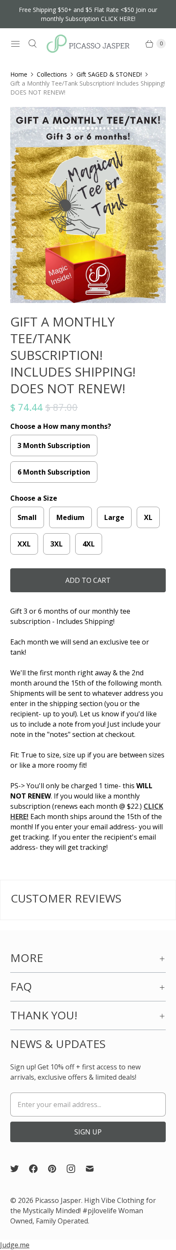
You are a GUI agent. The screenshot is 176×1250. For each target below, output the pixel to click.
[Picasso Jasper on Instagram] (76, 1168)
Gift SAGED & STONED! (109, 74)
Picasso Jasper (58, 1200)
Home (18, 74)
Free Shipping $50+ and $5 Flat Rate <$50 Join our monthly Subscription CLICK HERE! (88, 14)
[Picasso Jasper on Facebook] (38, 1168)
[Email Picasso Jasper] (94, 1168)
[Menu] (15, 43)
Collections (52, 74)
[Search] (32, 43)
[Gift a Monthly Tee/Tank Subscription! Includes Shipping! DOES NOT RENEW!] (88, 205)
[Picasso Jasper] (88, 43)
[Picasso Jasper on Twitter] (19, 1168)
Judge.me (14, 1245)
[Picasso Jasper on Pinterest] (57, 1168)
